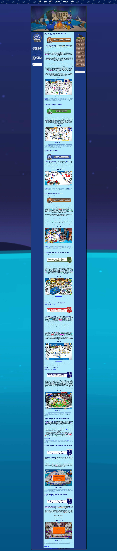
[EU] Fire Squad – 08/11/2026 (51, 367)
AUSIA (49, 144)
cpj (47, 99)
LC (46, 543)
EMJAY (49, 99)
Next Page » (46, 546)
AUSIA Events (54, 145)
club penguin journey (63, 145)
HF (44, 543)
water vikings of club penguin (65, 146)
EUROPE (60, 189)
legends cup (51, 543)
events (45, 190)
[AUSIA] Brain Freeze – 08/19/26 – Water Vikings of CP (56, 252)
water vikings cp (58, 146)
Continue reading (58, 96)
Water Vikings (61, 98)
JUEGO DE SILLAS (62, 99)
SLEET (57, 100)
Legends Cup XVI (55, 543)
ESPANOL (53, 99)
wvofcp (69, 441)
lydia (58, 490)
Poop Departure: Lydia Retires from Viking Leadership (56, 418)
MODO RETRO (67, 99)
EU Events (63, 413)
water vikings (64, 100)
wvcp (68, 100)
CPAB (50, 490)
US (59, 246)
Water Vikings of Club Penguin (67, 98)
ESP (51, 99)
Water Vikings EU (54, 414)
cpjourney (49, 146)
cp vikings (68, 145)
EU (48, 188)
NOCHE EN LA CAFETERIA (66, 247)
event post (57, 99)
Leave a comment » (58, 147)
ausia (51, 145)
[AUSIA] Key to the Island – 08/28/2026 (53, 104)
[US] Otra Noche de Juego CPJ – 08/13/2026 (54, 302)
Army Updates (50, 440)
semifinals (60, 435)
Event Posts (57, 98)
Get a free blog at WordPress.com (53, 548)
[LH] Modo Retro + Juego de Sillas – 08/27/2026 (55, 33)
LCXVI (48, 543)
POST (55, 100)
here (66, 429)
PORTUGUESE (51, 100)
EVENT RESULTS (68, 189)
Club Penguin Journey (51, 98)
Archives (76, 70)
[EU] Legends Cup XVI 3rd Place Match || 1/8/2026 (55, 494)
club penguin (58, 145)
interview (48, 441)
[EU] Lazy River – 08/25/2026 (51, 150)
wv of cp (51, 147)
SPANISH (60, 100)
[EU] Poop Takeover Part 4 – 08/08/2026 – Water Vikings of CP (58, 445)
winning (61, 433)
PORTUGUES (46, 100)
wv (66, 100)
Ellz (51, 490)
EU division (57, 189)
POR (71, 99)
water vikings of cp (54, 190)
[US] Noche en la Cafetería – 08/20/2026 (53, 193)
